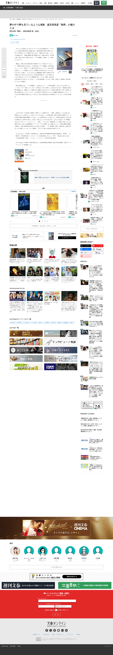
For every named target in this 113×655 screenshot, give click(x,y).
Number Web (5, 646)
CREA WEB (12, 646)
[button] (39, 221)
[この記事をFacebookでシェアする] (4, 55)
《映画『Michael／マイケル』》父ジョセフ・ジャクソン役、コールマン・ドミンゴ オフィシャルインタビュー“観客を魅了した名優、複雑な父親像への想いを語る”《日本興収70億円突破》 (69, 307)
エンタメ (13, 42)
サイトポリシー (70, 634)
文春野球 (83, 3)
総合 (95, 81)
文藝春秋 (56, 3)
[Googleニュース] (58, 630)
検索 (91, 3)
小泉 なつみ (94, 94)
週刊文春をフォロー (67, 237)
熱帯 (26, 149)
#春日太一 (40, 322)
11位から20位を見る (91, 228)
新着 (23, 3)
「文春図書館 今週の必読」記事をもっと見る (43, 226)
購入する (27, 158)
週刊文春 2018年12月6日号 (19, 39)
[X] (50, 630)
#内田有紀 (12, 322)
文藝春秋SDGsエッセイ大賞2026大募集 (51, 304)
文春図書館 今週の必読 (14, 7)
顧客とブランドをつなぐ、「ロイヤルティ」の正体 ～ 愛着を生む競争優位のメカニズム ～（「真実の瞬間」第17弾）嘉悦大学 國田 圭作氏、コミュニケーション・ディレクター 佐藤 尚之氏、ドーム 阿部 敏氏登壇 (35, 307)
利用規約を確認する (50, 610)
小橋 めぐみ (45, 217)
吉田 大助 (16, 215)
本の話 (18, 646)
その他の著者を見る (56, 567)
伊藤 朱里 (73, 217)
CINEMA (67, 3)
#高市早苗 (53, 322)
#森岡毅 (47, 322)
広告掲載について (36, 634)
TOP (10, 19)
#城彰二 (72, 322)
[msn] (62, 630)
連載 (45, 3)
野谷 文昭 (15, 35)
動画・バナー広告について (57, 634)
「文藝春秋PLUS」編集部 (94, 201)
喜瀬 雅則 (94, 174)
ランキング (28, 3)
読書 (72, 3)
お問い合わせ (46, 634)
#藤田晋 (59, 322)
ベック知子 (94, 187)
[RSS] (66, 630)
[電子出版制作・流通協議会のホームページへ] (38, 639)
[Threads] (54, 630)
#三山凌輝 (34, 322)
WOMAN (62, 3)
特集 (41, 3)
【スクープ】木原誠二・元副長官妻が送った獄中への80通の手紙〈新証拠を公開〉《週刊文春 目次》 (92, 70)
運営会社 (78, 634)
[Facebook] (46, 630)
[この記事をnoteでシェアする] (4, 70)
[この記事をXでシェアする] (4, 50)
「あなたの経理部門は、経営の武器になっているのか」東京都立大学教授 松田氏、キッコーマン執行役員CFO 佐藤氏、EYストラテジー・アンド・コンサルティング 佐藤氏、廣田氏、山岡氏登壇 (17, 307)
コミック (77, 3)
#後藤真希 (65, 322)
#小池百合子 (27, 322)
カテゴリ (35, 3)
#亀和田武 (19, 322)
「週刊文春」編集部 (95, 147)
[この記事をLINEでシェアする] (4, 65)
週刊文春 (50, 3)
